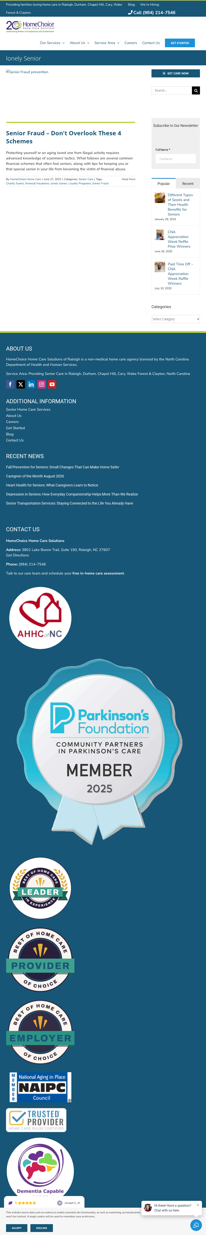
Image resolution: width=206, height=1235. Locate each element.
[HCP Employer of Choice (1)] (40, 1000)
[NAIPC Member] (40, 1072)
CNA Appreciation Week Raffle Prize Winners (179, 239)
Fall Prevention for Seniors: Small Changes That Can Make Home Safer (62, 467)
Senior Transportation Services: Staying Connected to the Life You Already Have (69, 503)
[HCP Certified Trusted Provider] (36, 1108)
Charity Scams (15, 183)
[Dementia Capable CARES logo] (40, 1138)
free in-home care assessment (98, 573)
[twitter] (20, 384)
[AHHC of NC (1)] (40, 585)
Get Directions (17, 555)
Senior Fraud (100, 183)
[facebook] (10, 384)
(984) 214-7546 (32, 564)
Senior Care (86, 179)
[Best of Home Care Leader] (40, 855)
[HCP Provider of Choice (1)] (40, 928)
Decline (41, 1228)
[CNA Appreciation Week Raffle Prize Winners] (160, 232)
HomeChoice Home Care (25, 179)
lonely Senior (59, 183)
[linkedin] (31, 384)
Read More (128, 179)
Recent (188, 184)
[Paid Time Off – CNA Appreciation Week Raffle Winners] (160, 264)
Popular (164, 184)
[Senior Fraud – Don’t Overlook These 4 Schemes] (70, 96)
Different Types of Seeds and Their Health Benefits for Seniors (180, 205)
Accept (17, 1228)
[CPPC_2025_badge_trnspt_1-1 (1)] (103, 657)
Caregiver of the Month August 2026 (35, 476)
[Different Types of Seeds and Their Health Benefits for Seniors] (160, 195)
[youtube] (52, 384)
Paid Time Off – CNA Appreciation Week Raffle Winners (180, 274)
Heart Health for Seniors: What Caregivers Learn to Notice (52, 485)
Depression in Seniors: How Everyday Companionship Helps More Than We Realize (72, 494)
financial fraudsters (37, 183)
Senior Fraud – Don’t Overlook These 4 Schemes (63, 137)
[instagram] (41, 384)
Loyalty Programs (80, 183)
